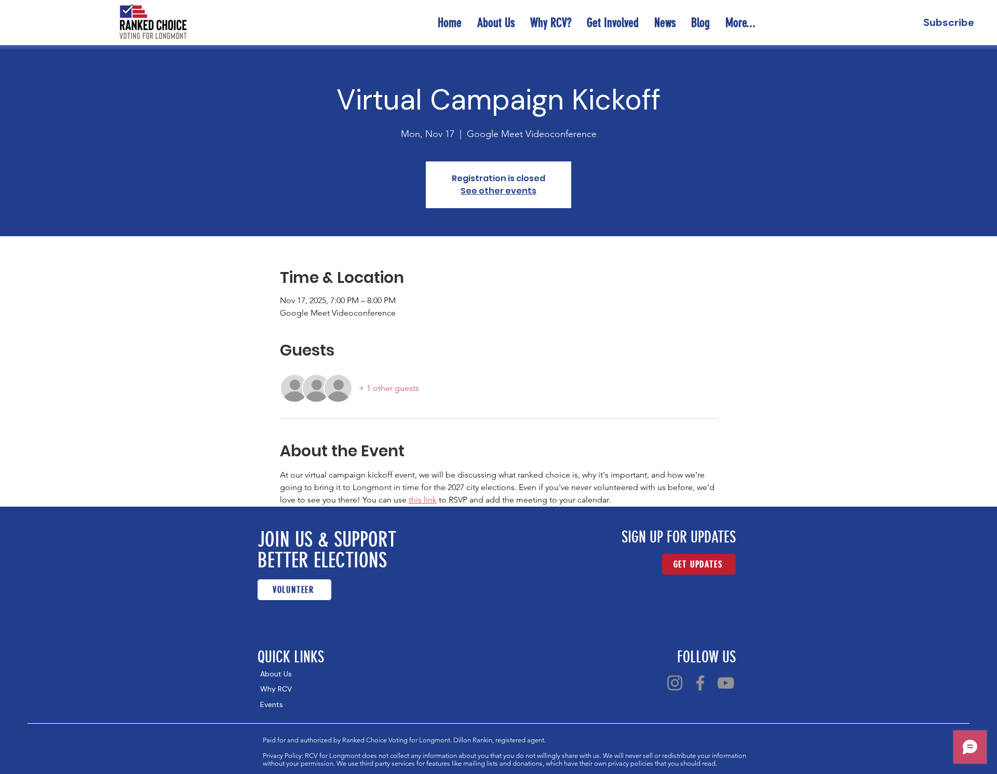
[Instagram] (675, 683)
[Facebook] (700, 683)
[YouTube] (726, 683)
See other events (498, 191)
